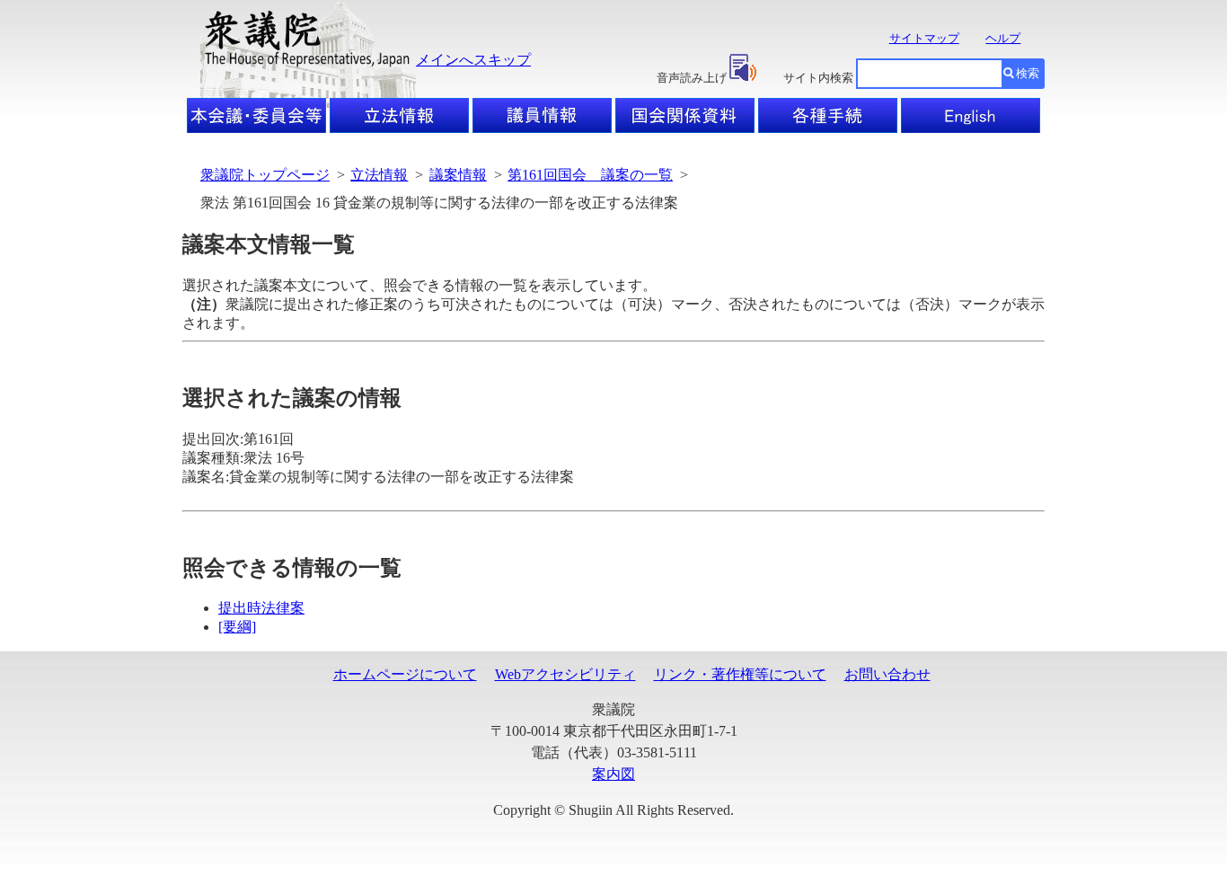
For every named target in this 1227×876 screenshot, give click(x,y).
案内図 (613, 774)
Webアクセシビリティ (565, 674)
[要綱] (237, 626)
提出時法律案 (261, 607)
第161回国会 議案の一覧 (590, 174)
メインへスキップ (473, 59)
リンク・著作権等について (740, 674)
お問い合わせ (887, 674)
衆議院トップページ (265, 174)
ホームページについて (405, 674)
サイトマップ (924, 38)
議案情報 (458, 174)
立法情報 (379, 174)
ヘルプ (1002, 38)
